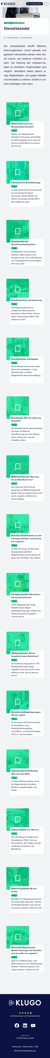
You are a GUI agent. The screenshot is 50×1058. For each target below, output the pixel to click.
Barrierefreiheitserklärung (25, 1051)
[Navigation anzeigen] (46, 3)
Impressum (16, 1047)
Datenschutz (28, 1047)
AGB (36, 1047)
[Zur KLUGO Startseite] (8, 3)
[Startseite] (4, 38)
